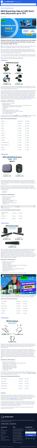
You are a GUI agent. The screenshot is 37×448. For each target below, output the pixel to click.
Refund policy (3, 432)
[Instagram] (29, 438)
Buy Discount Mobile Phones (18, 429)
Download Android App (5, 439)
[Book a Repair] (17, 1)
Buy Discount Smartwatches (18, 430)
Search (2, 429)
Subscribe (31, 435)
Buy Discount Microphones (18, 436)
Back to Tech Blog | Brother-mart (7, 8)
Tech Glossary (3, 433)
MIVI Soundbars (5, 223)
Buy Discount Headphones (18, 442)
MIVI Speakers (5, 154)
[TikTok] (31, 438)
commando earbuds (27, 96)
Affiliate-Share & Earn (5, 436)
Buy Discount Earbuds (17, 432)
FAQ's (2, 435)
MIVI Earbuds (4, 60)
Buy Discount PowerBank (17, 433)
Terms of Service (4, 430)
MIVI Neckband (5, 317)
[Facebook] (26, 438)
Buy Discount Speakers (17, 435)
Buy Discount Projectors (17, 438)
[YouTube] (34, 438)
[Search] (35, 4)
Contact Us (3, 438)
